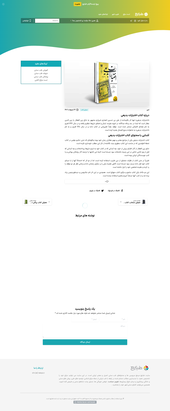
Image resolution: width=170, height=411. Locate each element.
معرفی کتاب (91, 33)
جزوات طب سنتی (41, 73)
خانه (100, 33)
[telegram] (131, 21)
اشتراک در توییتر (94, 190)
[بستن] (3, 4)
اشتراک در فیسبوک (113, 190)
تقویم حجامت (113, 381)
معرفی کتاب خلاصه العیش (132, 268)
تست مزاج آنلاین (41, 80)
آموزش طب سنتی (41, 70)
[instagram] (135, 21)
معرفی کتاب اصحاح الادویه (66, 268)
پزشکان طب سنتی (41, 76)
